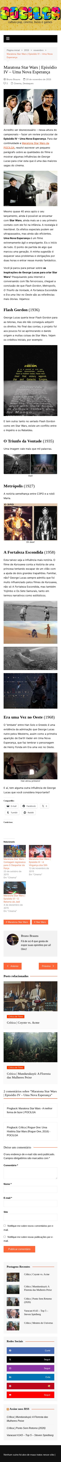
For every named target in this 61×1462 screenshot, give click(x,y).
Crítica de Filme (15, 1016)
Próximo (46, 966)
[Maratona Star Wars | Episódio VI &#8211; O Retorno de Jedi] (15, 888)
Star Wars (41, 922)
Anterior (14, 966)
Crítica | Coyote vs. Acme (23, 1022)
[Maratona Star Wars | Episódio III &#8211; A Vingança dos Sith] (40, 851)
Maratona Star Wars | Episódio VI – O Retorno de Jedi (14, 898)
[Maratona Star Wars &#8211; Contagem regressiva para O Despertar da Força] (15, 851)
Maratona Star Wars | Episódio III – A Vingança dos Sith (40, 862)
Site (6, 1212)
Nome (8, 1184)
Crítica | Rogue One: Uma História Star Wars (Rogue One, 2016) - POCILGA (28, 1131)
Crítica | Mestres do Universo (38, 1323)
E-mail (8, 1198)
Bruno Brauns (13, 79)
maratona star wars (18, 922)
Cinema (17, 83)
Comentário (11, 1165)
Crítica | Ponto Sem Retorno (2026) (26, 1428)
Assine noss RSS (19, 1408)
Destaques (28, 83)
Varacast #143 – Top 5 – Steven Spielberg (30, 1435)
